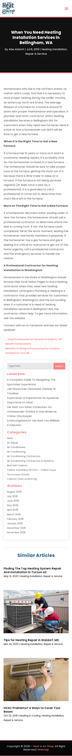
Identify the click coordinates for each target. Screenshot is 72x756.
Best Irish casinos (17, 465)
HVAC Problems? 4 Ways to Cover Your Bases (32, 710)
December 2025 (16, 528)
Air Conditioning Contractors (23, 456)
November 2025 (16, 532)
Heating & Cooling (30, 715)
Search (59, 366)
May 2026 (12, 505)
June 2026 (13, 500)
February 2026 (15, 519)
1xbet (10, 438)
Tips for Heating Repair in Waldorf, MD (31, 640)
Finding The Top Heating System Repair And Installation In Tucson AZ (32, 570)
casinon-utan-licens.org (22, 479)
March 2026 (14, 514)
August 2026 (14, 491)
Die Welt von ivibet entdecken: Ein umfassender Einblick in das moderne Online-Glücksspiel (32, 411)
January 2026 (15, 523)
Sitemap (43, 749)
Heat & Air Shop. (43, 746)
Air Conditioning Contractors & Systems (30, 461)
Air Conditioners (16, 447)
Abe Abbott (16, 49)
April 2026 (12, 509)
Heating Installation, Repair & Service (41, 576)
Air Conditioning (16, 451)
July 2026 (12, 496)
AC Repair (12, 442)
